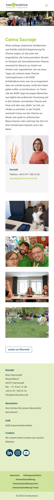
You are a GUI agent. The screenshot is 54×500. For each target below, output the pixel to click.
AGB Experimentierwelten (18, 425)
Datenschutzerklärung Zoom (25, 483)
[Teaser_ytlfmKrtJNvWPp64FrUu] (27, 301)
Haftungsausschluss (32, 475)
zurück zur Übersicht (18, 349)
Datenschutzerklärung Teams (25, 487)
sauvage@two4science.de (23, 178)
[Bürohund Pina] (27, 230)
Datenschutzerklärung (25, 479)
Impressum (15, 475)
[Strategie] (27, 337)
